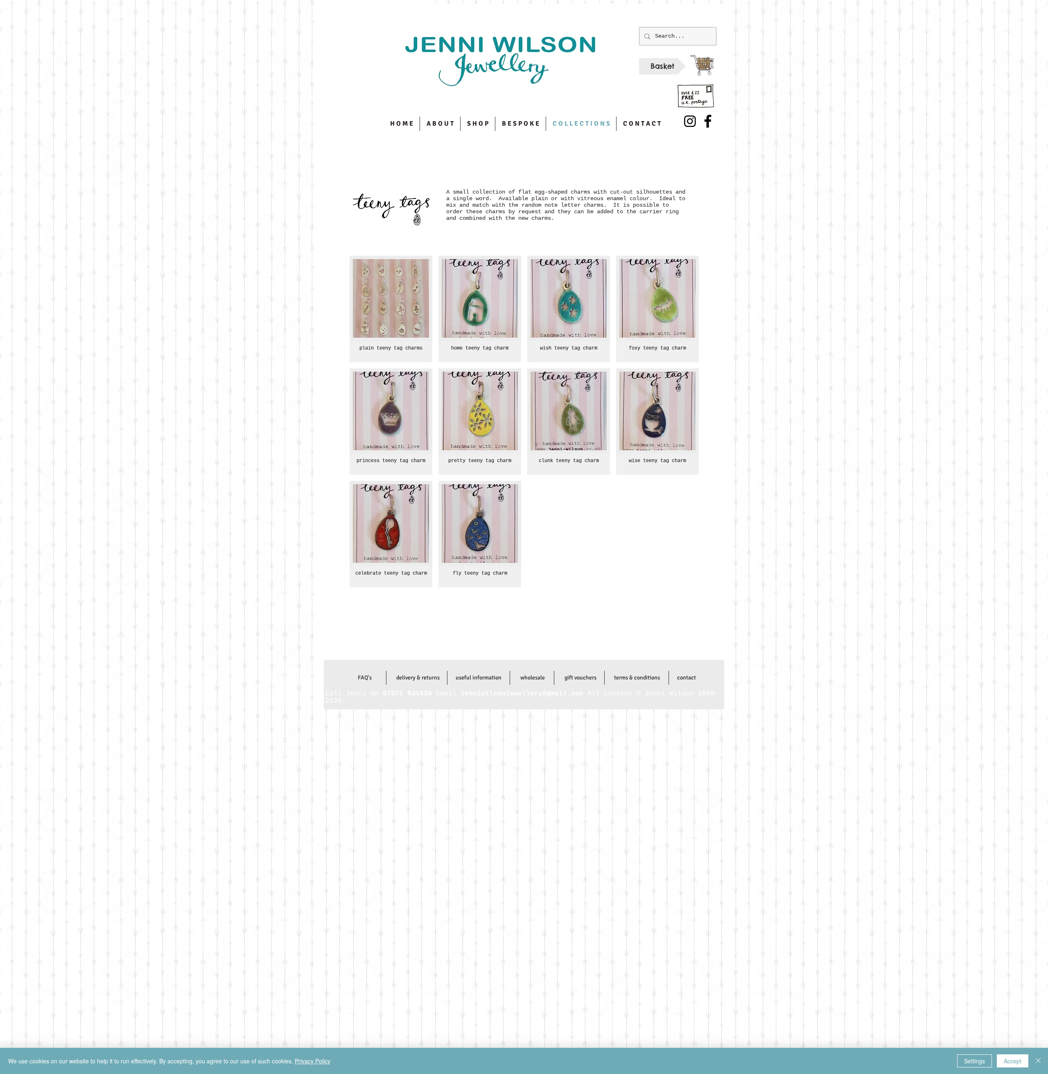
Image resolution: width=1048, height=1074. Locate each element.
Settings (974, 1061)
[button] (391, 309)
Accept (1012, 1061)
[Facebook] (707, 121)
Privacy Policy (312, 1061)
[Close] (1038, 1060)
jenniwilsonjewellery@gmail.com (523, 643)
